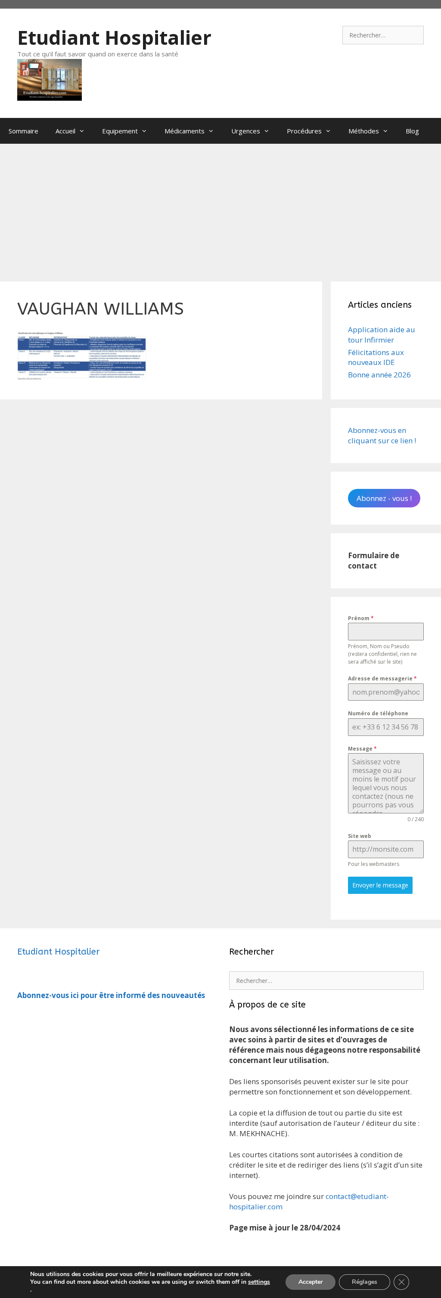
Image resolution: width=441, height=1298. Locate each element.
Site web (359, 836)
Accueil (65, 131)
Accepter (310, 1282)
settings (259, 1282)
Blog (412, 131)
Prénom (361, 618)
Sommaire (23, 131)
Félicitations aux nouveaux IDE (376, 357)
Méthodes (363, 131)
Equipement (120, 131)
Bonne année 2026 (379, 375)
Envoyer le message (380, 885)
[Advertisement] (220, 208)
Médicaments (185, 131)
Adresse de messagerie (382, 678)
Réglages (364, 1282)
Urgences (245, 131)
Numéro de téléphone (378, 713)
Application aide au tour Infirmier (381, 334)
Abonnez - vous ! (384, 498)
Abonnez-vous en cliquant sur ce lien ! (382, 435)
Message (362, 748)
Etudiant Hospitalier (114, 37)
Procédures (304, 131)
